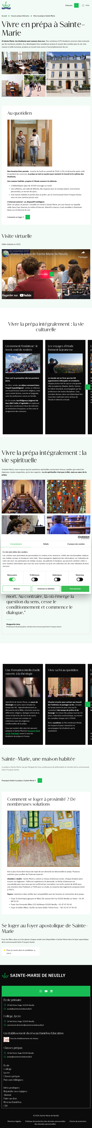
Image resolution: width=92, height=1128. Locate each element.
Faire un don (10, 1099)
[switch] (35, 579)
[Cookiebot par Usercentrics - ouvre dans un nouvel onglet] (79, 537)
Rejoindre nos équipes (15, 1091)
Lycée (7, 1073)
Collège (8, 1069)
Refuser (17, 589)
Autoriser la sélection (45, 589)
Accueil (4, 16)
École (6, 1065)
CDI (5, 1106)
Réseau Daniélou (12, 1102)
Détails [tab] (46, 544)
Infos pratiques (12, 1088)
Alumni (7, 1095)
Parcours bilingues (13, 1080)
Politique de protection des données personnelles (45, 1121)
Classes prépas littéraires (20, 16)
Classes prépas (12, 1076)
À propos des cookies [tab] (76, 544)
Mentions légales (14, 1121)
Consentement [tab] (16, 544)
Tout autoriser (75, 589)
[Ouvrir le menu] (82, 5)
